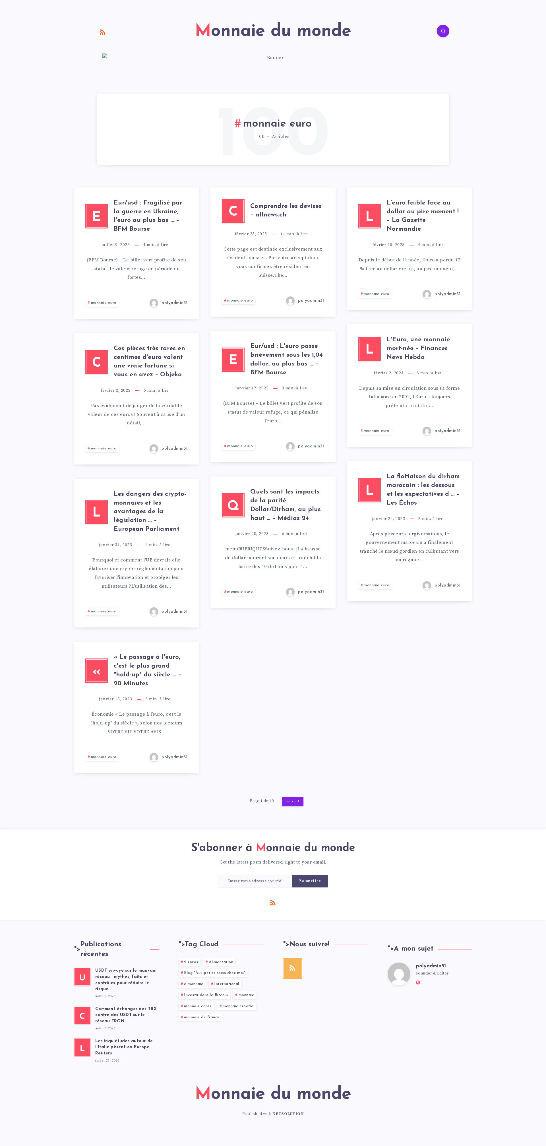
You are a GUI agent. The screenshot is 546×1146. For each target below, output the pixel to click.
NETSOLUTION (288, 1113)
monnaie (247, 995)
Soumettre (310, 881)
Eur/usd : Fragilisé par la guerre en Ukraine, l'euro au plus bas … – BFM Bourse (148, 216)
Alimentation (221, 962)
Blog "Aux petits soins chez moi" (214, 973)
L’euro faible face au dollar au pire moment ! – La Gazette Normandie (423, 216)
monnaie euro (104, 303)
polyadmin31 (431, 966)
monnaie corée (198, 1006)
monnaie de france (202, 1017)
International (226, 984)
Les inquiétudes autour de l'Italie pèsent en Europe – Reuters (124, 1047)
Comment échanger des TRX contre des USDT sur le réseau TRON (126, 1015)
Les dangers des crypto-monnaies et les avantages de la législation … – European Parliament (150, 511)
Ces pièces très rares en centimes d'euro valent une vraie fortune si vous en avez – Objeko (149, 361)
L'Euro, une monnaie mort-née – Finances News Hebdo (418, 348)
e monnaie (194, 984)
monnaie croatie (238, 1006)
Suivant (292, 801)
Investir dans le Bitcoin (206, 995)
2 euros (191, 962)
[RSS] (102, 32)
